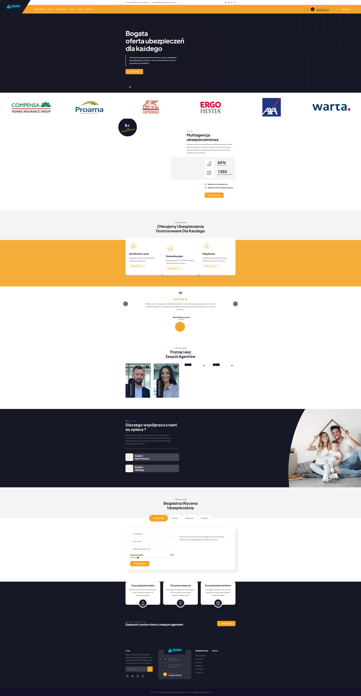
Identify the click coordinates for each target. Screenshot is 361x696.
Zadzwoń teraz (226, 623)
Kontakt (89, 9)
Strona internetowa (175, 660)
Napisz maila (172, 658)
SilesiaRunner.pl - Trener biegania (186, 692)
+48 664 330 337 (322, 10)
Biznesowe (199, 672)
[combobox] (152, 549)
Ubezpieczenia (60, 9)
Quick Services (205, 692)
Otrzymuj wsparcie (180, 585)
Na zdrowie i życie (139, 253)
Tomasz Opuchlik (131, 389)
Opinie (72, 9)
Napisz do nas (346, 9)
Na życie (198, 662)
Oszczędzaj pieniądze (143, 585)
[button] (126, 87)
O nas (50, 9)
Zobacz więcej (136, 266)
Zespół (80, 9)
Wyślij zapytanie (140, 564)
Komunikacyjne (174, 256)
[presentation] (125, 303)
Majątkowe (209, 253)
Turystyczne (199, 669)
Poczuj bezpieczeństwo (218, 585)
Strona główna (40, 9)
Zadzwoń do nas (214, 195)
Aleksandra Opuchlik (159, 388)
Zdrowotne (199, 659)
